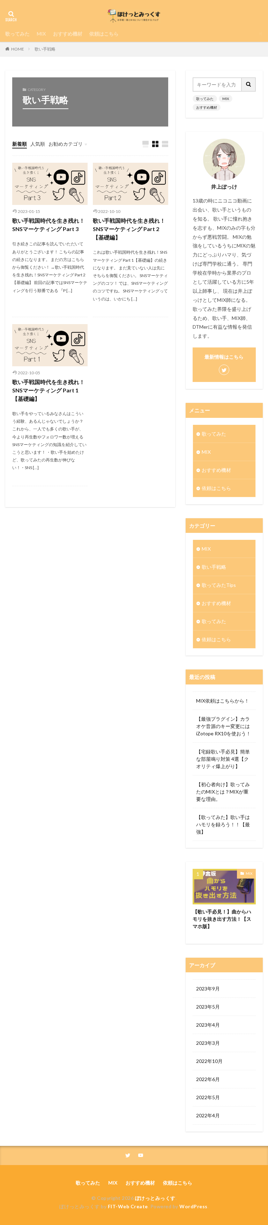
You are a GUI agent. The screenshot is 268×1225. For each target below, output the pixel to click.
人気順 (37, 144)
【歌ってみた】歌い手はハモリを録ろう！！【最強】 (223, 824)
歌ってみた (17, 34)
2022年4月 (208, 1115)
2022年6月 (208, 1079)
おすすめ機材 (67, 34)
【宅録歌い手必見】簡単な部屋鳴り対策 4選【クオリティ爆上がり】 (223, 759)
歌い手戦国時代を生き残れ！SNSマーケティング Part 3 (48, 224)
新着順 (19, 144)
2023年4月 (208, 1025)
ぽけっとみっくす (155, 1198)
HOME (17, 49)
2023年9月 (208, 989)
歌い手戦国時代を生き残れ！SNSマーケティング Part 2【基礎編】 (129, 228)
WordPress (193, 1206)
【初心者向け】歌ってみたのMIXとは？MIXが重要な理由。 (223, 791)
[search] (249, 84)
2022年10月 (209, 1061)
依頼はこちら (104, 34)
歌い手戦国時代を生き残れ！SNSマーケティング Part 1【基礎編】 (48, 390)
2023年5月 (208, 1007)
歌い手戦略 (45, 49)
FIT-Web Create (128, 1206)
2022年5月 (208, 1097)
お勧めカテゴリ (66, 144)
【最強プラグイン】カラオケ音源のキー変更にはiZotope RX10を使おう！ (223, 726)
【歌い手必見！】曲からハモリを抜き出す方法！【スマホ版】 (222, 919)
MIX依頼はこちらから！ (222, 701)
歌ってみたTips (219, 585)
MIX (41, 34)
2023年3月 (208, 1043)
